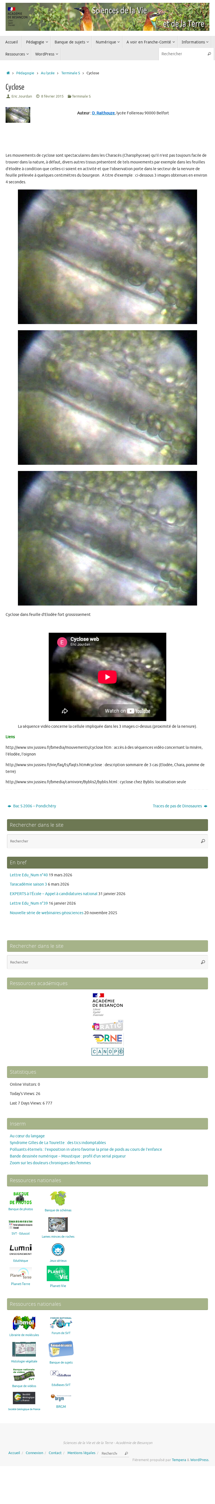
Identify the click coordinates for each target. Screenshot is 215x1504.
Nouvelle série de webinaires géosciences (46, 913)
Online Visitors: (24, 1084)
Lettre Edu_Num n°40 (29, 875)
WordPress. (199, 1460)
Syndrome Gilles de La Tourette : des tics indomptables (58, 1142)
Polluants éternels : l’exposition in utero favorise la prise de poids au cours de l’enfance (86, 1149)
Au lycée (48, 73)
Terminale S (70, 73)
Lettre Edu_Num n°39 (29, 903)
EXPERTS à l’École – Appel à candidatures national (53, 893)
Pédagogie (25, 73)
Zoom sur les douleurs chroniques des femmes (50, 1163)
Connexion (34, 1453)
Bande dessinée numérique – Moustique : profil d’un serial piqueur (68, 1156)
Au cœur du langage (27, 1136)
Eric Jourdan (21, 96)
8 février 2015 (52, 96)
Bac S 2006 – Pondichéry (34, 806)
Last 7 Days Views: (26, 1103)
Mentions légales (81, 1453)
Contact (55, 1453)
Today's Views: (23, 1093)
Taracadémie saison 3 (28, 884)
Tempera (179, 1460)
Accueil (14, 1453)
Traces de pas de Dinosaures (178, 806)
